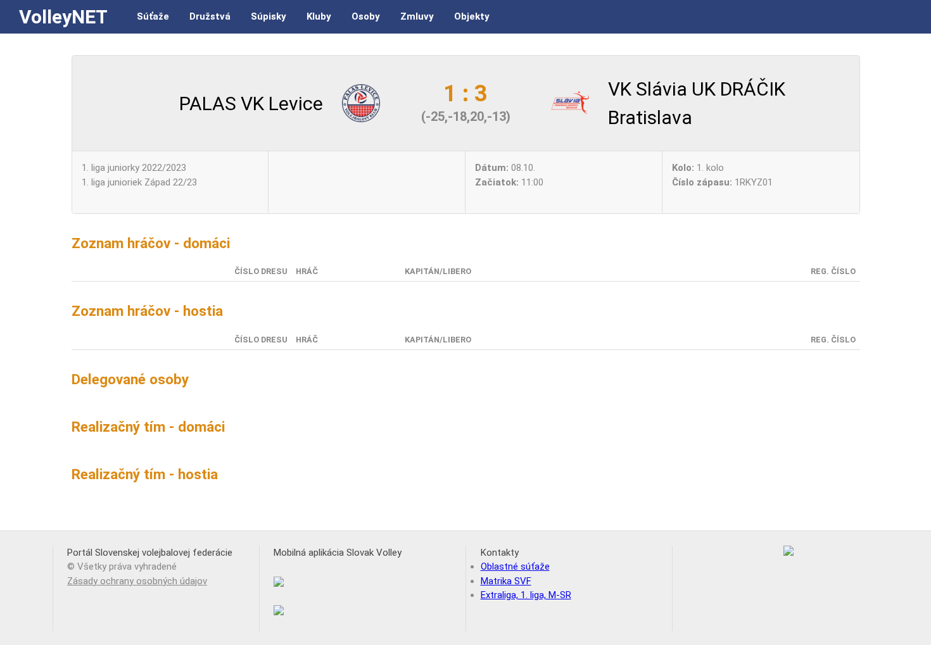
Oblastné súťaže (515, 566)
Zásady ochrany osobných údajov (137, 581)
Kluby (319, 16)
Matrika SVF (506, 581)
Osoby (366, 16)
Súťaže (153, 16)
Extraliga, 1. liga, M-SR (526, 595)
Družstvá (210, 16)
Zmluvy (417, 16)
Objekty (472, 16)
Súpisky (268, 16)
